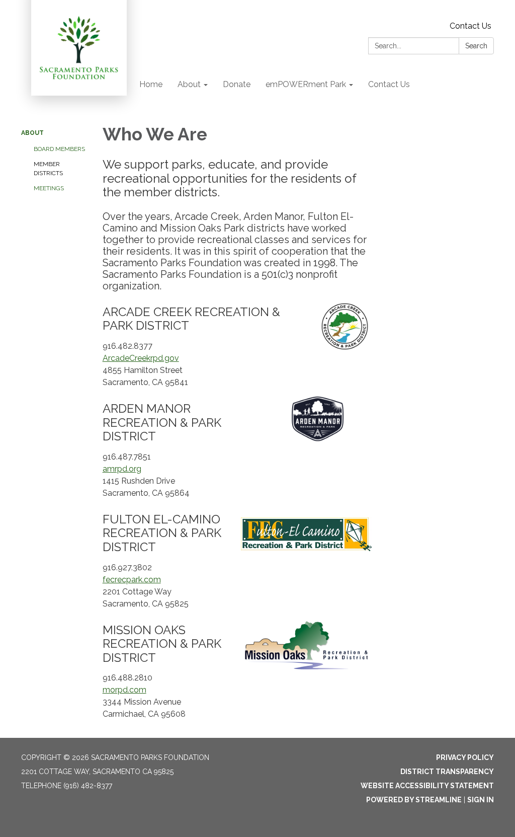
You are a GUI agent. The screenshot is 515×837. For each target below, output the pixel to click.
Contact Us (470, 26)
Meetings (49, 188)
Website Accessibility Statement (427, 786)
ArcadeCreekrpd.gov (141, 358)
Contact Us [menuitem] (389, 84)
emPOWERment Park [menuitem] (306, 84)
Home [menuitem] (150, 84)
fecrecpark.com (132, 579)
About (32, 132)
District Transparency (447, 772)
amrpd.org (122, 469)
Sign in (480, 800)
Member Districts (48, 169)
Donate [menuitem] (236, 84)
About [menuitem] (189, 84)
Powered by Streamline (414, 800)
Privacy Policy (465, 757)
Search (476, 46)
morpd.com (124, 690)
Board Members (59, 149)
